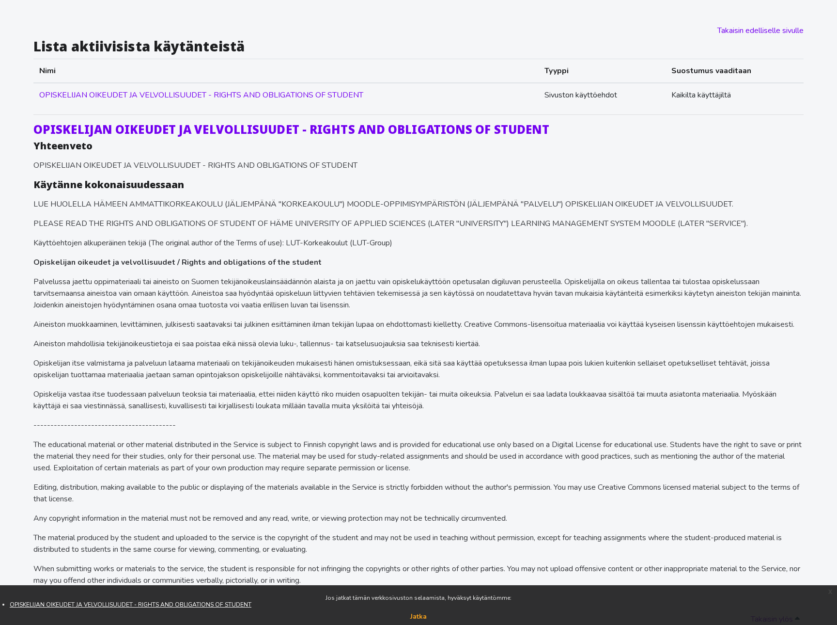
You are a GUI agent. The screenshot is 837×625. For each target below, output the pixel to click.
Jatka (418, 616)
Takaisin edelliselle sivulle (760, 30)
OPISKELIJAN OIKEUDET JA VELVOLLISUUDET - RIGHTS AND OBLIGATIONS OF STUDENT (130, 605)
